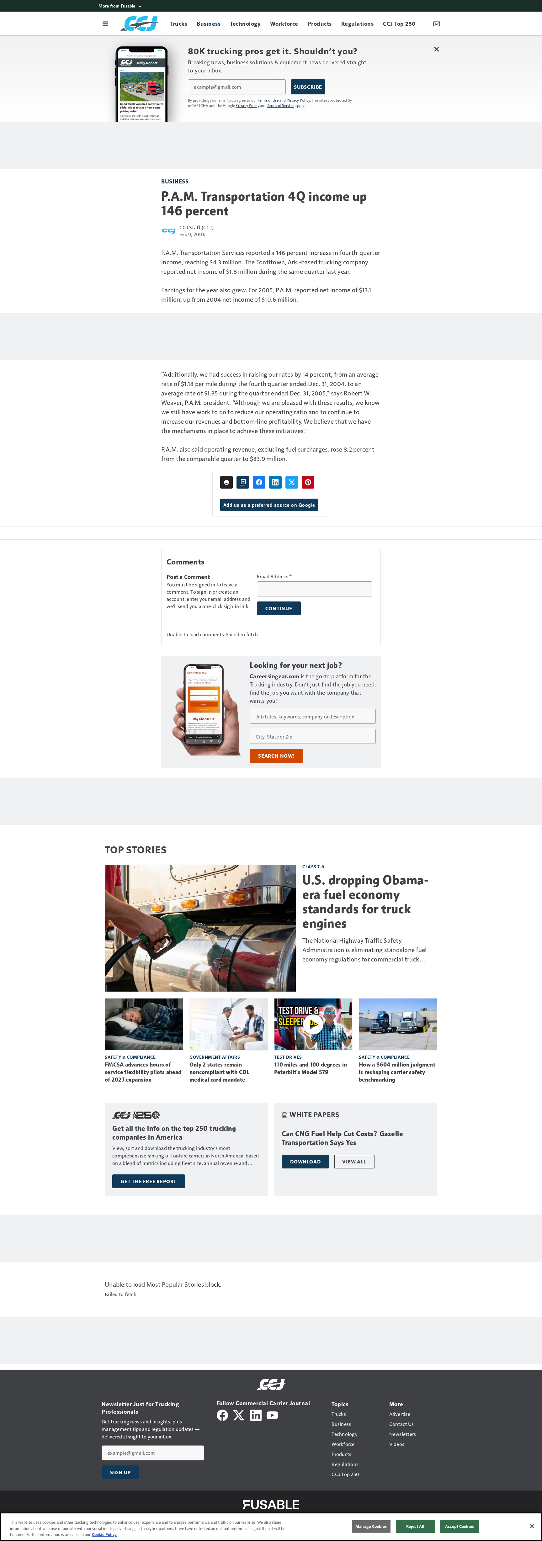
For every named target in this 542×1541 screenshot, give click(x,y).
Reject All (415, 1526)
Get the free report (149, 1181)
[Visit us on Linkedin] (256, 1414)
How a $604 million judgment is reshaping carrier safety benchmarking (397, 1072)
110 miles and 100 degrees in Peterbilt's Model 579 (310, 1068)
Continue (278, 608)
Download (305, 1161)
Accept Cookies (459, 1526)
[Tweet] (291, 482)
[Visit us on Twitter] (239, 1414)
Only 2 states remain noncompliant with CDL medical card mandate (219, 1072)
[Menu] (105, 23)
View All (354, 1161)
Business (175, 181)
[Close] (532, 1526)
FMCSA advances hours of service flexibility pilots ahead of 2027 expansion (143, 1072)
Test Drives (288, 1057)
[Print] (226, 482)
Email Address (274, 576)
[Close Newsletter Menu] (436, 49)
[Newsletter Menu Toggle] (436, 23)
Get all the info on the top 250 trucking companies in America (174, 1132)
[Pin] (308, 482)
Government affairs (214, 1057)
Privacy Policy (247, 105)
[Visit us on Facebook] (222, 1414)
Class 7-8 (313, 866)
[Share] (259, 482)
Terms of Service (280, 105)
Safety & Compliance (130, 1057)
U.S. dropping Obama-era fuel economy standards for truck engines (365, 901)
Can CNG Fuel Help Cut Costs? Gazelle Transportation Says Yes (342, 1138)
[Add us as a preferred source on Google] (242, 482)
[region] (271, 1527)
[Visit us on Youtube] (272, 1414)
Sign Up (120, 1472)
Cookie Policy (104, 1534)
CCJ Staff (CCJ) (196, 227)
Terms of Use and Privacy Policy (284, 100)
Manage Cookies (371, 1526)
